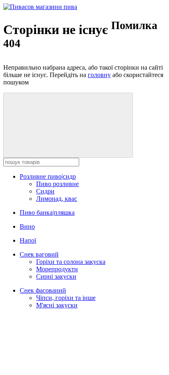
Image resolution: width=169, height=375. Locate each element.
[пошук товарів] (68, 125)
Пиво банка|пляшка (47, 212)
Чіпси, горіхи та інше (66, 297)
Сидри (45, 191)
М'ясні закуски (57, 305)
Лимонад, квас (56, 198)
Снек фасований (43, 290)
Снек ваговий (39, 254)
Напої (28, 240)
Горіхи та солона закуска (70, 261)
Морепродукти (57, 269)
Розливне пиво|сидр (48, 176)
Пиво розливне (57, 183)
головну (99, 74)
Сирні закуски (56, 276)
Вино (27, 226)
